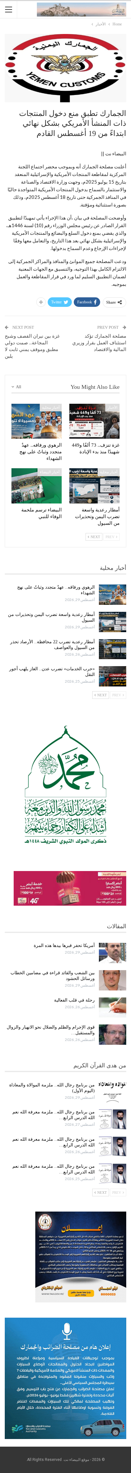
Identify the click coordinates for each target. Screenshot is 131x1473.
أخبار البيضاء (49, 472)
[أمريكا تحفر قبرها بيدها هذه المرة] (112, 953)
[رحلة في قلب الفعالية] (112, 1007)
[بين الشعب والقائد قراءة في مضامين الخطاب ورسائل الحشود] (112, 980)
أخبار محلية (50, 407)
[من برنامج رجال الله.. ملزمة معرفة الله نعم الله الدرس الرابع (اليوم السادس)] (112, 1119)
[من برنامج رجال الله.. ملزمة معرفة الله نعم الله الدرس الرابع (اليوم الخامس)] (112, 1147)
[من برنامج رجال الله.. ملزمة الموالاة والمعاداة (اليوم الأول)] (112, 1092)
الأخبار (112, 407)
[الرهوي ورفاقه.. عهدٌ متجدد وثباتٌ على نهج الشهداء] (36, 421)
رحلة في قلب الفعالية (74, 1000)
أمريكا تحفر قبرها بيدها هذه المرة (64, 945)
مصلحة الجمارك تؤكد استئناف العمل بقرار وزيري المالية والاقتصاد (99, 343)
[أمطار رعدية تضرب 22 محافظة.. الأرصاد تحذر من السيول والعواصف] (112, 649)
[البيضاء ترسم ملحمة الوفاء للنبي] (36, 485)
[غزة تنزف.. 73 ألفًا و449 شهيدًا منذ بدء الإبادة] (94, 421)
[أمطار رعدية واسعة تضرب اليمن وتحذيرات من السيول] (94, 485)
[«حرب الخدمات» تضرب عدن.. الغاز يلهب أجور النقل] (112, 676)
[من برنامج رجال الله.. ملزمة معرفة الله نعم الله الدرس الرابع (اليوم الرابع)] (112, 1174)
